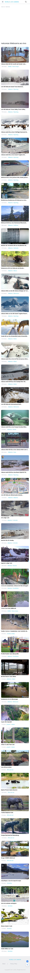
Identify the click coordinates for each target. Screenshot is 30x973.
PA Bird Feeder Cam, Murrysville (10, 653)
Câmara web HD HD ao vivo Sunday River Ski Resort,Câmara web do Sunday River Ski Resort (14, 381)
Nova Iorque (15, 66)
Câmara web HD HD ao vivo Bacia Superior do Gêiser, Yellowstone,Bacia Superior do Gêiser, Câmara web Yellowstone (13, 472)
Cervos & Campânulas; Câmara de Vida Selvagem (14, 585)
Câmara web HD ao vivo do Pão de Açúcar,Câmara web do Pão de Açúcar (15, 359)
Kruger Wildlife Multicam (8, 858)
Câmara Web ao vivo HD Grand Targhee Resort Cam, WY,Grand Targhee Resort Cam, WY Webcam (15, 313)
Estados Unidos (11, 633)
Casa (2, 6)
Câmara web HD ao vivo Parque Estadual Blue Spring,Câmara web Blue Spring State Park (13, 427)
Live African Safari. (6, 767)
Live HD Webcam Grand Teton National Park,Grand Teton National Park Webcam (12, 87)
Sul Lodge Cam (5, 517)
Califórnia (16, 225)
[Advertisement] (15, 25)
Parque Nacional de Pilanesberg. (10, 835)
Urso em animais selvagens (8, 903)
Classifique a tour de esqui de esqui (11, 880)
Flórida (14, 429)
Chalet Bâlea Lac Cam (7, 948)
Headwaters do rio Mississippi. (9, 699)
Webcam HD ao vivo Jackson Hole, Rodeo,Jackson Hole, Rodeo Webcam (14, 177)
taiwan (13, 724)
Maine (15, 339)
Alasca (15, 270)
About (3, 963)
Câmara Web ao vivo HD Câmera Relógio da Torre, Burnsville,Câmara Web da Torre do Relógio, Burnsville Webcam (15, 291)
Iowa (15, 452)
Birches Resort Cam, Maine (8, 676)
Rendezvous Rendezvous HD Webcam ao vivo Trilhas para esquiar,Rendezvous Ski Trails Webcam (13, 200)
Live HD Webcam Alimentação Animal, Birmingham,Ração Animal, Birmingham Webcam (14, 495)
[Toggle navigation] (2, 1)
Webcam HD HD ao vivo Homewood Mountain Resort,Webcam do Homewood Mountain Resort (14, 223)
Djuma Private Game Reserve (9, 790)
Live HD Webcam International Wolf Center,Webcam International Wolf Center (13, 404)
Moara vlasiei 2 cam (6, 926)
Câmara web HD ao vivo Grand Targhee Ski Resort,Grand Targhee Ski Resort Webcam (13, 155)
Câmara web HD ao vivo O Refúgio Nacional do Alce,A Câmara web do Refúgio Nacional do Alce (14, 132)
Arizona (15, 565)
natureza (7, 6)
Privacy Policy (13, 963)
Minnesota (16, 293)
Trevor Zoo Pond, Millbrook (8, 608)
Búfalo (9, 66)
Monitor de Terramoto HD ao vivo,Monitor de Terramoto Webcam (13, 245)
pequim (8, 724)
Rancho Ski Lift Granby (7, 540)
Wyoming (16, 89)
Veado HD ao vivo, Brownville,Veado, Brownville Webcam (14, 336)
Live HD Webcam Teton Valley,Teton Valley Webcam (13, 109)
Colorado (15, 520)
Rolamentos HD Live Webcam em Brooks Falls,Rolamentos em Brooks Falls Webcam (13, 268)
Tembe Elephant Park (7, 812)
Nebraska (16, 248)
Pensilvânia (15, 588)
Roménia (10, 906)
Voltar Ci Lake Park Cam (7, 744)
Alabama (10, 89)
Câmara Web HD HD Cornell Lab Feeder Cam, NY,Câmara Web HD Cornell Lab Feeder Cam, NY (14, 64)
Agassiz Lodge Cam (6, 563)
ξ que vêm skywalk (6, 722)
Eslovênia (9, 883)
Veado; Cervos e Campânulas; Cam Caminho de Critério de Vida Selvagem (14, 631)
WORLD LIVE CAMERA (12, 2)
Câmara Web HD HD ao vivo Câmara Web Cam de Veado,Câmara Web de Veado (14, 449)
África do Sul (10, 769)
